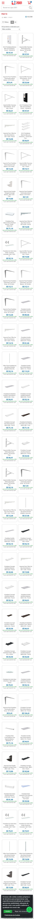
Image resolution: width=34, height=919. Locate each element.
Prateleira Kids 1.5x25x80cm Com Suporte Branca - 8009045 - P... (9, 738)
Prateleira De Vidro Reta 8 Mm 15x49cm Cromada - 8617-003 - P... (9, 253)
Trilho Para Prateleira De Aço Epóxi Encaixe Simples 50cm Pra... (25, 855)
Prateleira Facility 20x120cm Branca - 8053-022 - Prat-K (9, 539)
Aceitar (8, 911)
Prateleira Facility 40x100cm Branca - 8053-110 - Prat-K (25, 737)
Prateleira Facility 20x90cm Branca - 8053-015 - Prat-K (26, 681)
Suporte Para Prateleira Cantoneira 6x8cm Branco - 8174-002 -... (9, 78)
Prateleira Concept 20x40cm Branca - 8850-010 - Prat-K (26, 451)
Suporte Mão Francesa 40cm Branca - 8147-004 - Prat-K (9, 106)
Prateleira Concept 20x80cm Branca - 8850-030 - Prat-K (26, 395)
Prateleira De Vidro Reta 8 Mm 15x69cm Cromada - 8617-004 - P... (9, 826)
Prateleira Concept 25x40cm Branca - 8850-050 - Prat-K (26, 652)
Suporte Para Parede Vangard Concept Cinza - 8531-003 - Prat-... (9, 883)
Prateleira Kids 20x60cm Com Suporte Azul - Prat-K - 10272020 (25, 796)
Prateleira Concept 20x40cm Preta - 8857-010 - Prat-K (9, 652)
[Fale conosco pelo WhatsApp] (29, 909)
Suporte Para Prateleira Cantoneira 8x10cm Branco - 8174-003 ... (9, 164)
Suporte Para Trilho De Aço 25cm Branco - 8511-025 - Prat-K (9, 339)
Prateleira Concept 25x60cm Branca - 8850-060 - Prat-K (9, 596)
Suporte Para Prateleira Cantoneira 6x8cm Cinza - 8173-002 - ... (9, 709)
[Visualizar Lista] (15, 22)
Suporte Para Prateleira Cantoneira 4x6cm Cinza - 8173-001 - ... (25, 481)
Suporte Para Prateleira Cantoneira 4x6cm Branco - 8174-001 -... (25, 193)
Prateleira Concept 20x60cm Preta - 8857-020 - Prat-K (25, 767)
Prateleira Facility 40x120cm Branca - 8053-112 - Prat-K (25, 367)
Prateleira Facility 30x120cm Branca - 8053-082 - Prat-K (25, 310)
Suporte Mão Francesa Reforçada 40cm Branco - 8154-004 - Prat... (9, 482)
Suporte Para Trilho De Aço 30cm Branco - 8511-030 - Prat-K (9, 134)
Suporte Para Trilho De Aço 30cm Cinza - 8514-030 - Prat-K (26, 222)
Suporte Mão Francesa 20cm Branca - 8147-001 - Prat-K (26, 164)
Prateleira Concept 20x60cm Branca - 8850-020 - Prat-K (9, 568)
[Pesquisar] (30, 8)
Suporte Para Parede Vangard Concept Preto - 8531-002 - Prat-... (9, 767)
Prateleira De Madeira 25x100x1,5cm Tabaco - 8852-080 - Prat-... (25, 423)
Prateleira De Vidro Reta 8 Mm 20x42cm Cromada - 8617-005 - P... (25, 826)
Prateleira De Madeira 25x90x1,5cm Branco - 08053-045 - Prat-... (9, 395)
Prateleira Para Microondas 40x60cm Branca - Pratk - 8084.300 (9, 223)
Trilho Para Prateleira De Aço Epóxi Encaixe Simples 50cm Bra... (9, 855)
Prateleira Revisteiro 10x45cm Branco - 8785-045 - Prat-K (9, 795)
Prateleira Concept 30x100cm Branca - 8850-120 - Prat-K (25, 709)
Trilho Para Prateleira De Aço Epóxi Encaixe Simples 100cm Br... (25, 511)
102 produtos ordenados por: (10, 27)
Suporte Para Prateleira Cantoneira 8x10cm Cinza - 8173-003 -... (9, 310)
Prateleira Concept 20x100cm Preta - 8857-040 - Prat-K (26, 883)
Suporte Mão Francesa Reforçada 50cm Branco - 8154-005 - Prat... (9, 452)
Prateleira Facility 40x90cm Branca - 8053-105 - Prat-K (26, 596)
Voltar (29, 17)
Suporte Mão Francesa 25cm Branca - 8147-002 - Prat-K (26, 252)
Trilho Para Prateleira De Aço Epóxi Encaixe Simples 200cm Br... (9, 367)
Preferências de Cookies (12, 915)
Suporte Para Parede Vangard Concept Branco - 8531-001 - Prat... (9, 194)
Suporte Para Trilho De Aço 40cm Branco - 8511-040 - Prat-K (26, 568)
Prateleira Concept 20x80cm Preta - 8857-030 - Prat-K (25, 539)
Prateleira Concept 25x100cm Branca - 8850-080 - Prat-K (9, 423)
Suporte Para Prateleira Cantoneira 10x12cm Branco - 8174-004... (25, 282)
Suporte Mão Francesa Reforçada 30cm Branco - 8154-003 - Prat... (26, 49)
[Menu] (3, 3)
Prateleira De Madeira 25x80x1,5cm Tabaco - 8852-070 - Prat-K (25, 624)
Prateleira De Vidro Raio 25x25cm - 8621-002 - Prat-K (9, 681)
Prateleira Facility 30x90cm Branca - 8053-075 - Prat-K (26, 339)
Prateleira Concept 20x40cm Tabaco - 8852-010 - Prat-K (9, 624)
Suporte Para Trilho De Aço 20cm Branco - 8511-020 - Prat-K (9, 511)
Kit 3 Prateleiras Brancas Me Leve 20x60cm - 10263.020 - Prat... (25, 135)
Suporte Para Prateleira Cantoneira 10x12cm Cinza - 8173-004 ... (9, 282)
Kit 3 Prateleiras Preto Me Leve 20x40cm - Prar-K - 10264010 (26, 106)
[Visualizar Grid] (12, 22)
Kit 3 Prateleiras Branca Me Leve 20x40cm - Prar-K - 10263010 (9, 48)
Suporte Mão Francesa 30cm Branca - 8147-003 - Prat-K (26, 78)
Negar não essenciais (21, 911)
